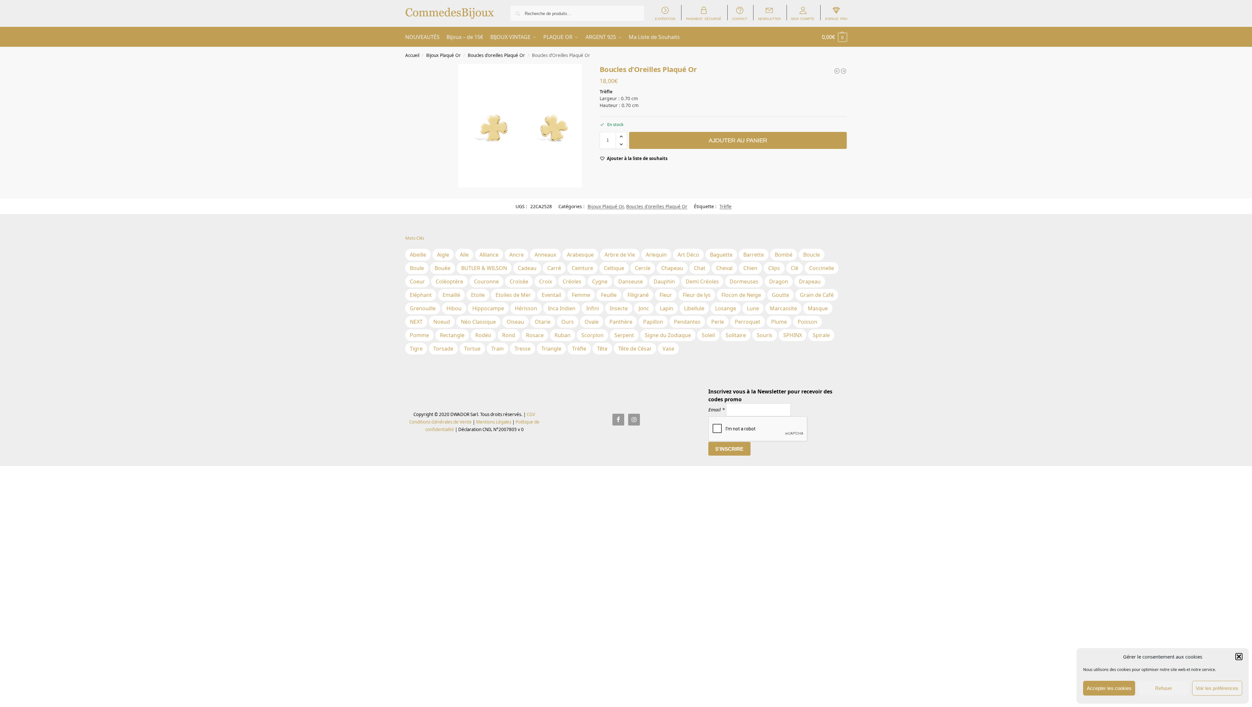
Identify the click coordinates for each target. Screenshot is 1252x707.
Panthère (620, 321)
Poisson (807, 321)
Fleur (666, 295)
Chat (699, 268)
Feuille (609, 295)
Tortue (472, 348)
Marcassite (783, 308)
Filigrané (638, 295)
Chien (750, 268)
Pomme (419, 335)
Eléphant (421, 295)
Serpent (624, 335)
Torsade (443, 348)
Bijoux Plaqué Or (443, 55)
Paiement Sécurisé (703, 18)
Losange (725, 308)
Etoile (478, 295)
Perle (717, 321)
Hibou (454, 308)
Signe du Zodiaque (668, 335)
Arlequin (656, 254)
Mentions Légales (493, 422)
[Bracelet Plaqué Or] (837, 71)
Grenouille (423, 308)
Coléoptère (449, 281)
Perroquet (747, 321)
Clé (794, 268)
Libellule (694, 308)
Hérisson (526, 308)
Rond (508, 335)
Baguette (721, 254)
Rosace (535, 335)
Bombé (783, 254)
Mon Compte (802, 18)
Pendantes (687, 321)
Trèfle (725, 206)
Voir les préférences (1217, 688)
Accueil (412, 55)
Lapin (666, 308)
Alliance (489, 254)
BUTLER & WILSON (484, 268)
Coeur (417, 281)
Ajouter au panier (738, 140)
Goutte (780, 295)
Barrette (753, 254)
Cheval (724, 268)
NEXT (416, 321)
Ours (567, 321)
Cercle (642, 268)
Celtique (614, 268)
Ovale (592, 321)
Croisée (519, 281)
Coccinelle (821, 268)
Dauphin (664, 281)
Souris (764, 335)
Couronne (486, 281)
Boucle (811, 254)
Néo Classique (478, 321)
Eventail (551, 295)
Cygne (600, 281)
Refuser (1163, 688)
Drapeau (810, 281)
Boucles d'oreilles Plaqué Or (496, 55)
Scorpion (592, 335)
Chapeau (672, 268)
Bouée (442, 268)
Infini (592, 308)
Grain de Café (817, 295)
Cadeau (527, 268)
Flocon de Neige (741, 295)
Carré (554, 268)
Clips (774, 268)
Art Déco (688, 254)
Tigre (416, 348)
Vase (668, 348)
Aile (464, 254)
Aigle (443, 254)
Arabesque (580, 254)
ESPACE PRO (836, 18)
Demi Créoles (702, 281)
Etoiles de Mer (513, 295)
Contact (739, 18)
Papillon (653, 321)
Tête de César (635, 348)
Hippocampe (488, 308)
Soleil (708, 335)
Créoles (572, 281)
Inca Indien (561, 308)
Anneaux (545, 254)
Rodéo (483, 335)
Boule (417, 268)
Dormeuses (744, 281)
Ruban (562, 335)
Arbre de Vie (620, 254)
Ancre (516, 254)
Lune (753, 308)
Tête (602, 348)
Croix (545, 281)
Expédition (665, 18)
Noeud (441, 321)
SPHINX (792, 335)
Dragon (778, 281)
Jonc (644, 308)
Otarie (543, 321)
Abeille (418, 254)
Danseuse (630, 281)
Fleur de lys (697, 295)
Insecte (619, 308)
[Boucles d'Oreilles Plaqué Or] (843, 71)
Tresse (523, 348)
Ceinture (582, 268)
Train (497, 348)
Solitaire (736, 335)
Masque (818, 308)
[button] (1239, 656)
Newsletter (769, 18)
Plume (779, 321)
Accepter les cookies (1109, 688)
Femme (581, 295)
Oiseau (515, 321)
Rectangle (452, 335)
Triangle (551, 348)
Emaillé (451, 295)
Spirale (821, 335)
